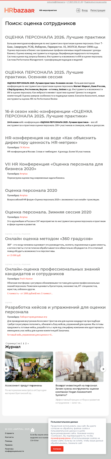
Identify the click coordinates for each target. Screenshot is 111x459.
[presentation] (6, 369)
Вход (85, 10)
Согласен (57, 449)
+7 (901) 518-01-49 (75, 2)
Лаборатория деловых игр (33, 316)
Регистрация (97, 10)
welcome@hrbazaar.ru (56, 2)
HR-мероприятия (48, 10)
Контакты (9, 437)
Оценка (8, 302)
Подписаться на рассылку (95, 2)
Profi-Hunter (26, 278)
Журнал (13, 347)
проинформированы (61, 438)
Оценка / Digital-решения (17, 234)
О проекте (9, 433)
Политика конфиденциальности (14, 450)
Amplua (23, 173)
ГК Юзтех (24, 147)
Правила (8, 445)
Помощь (8, 441)
